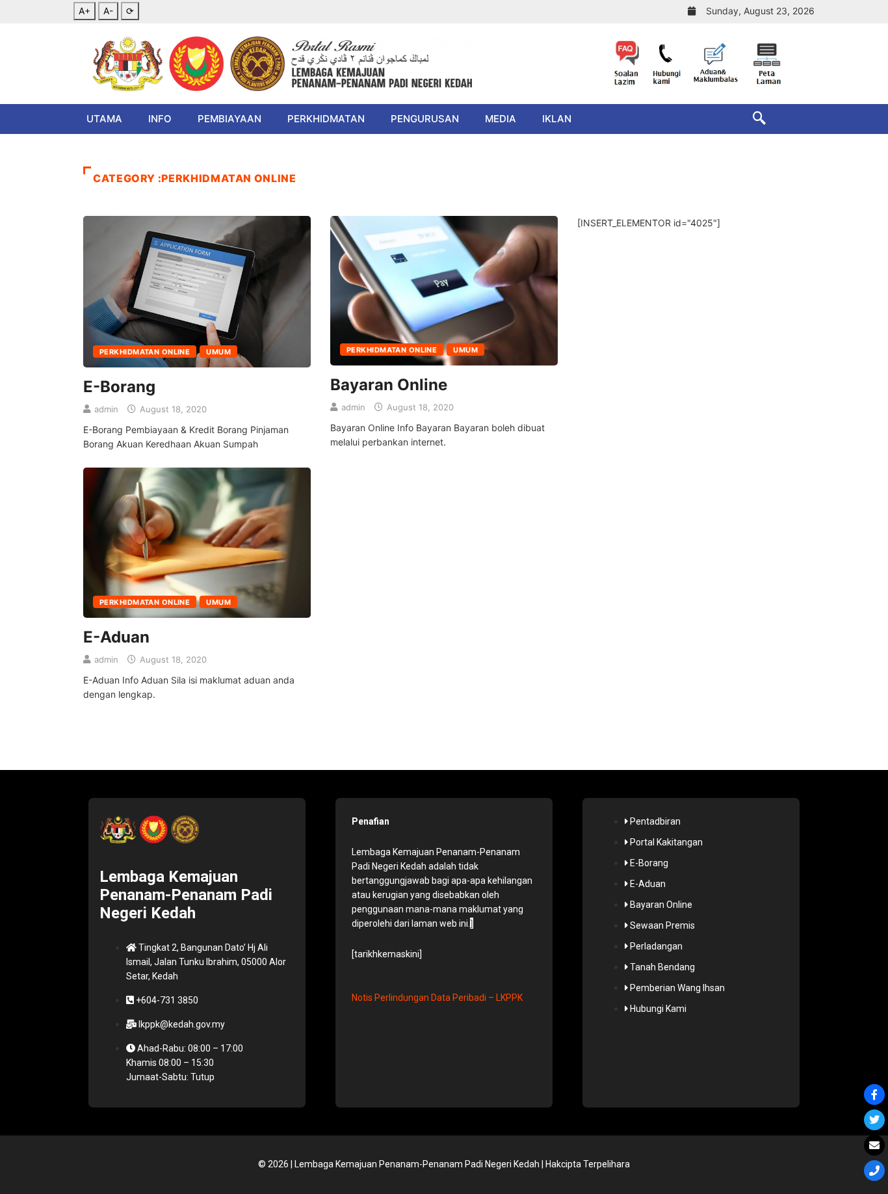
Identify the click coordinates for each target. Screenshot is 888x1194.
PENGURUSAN (425, 119)
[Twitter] (874, 1119)
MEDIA (500, 119)
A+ (84, 10)
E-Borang (119, 386)
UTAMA (104, 119)
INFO (160, 119)
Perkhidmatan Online (144, 351)
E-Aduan (116, 637)
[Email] (874, 1145)
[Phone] (874, 1170)
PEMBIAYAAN (229, 119)
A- (108, 10)
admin (106, 409)
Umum (218, 351)
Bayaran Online (388, 384)
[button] (753, 119)
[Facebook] (874, 1094)
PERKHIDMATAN (326, 119)
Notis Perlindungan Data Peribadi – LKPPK (437, 997)
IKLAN (556, 119)
